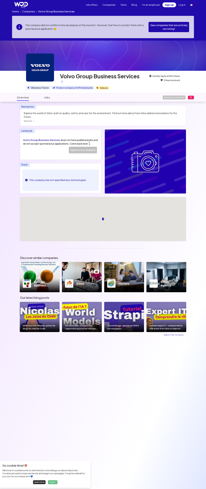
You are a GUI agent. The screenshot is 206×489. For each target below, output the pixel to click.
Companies (109, 4)
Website (104, 87)
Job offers (92, 4)
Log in (182, 4)
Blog (134, 4)
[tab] (23, 97)
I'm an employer (151, 4)
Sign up (169, 4)
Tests (123, 4)
